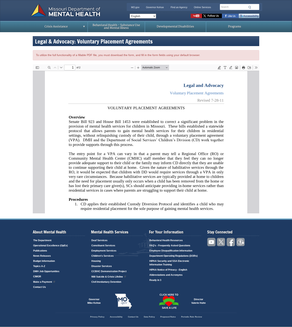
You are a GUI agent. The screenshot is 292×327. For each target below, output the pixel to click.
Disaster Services (101, 266)
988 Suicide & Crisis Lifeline (107, 276)
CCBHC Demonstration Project (109, 271)
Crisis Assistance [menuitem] (48, 28)
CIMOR (37, 276)
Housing (96, 261)
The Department (42, 240)
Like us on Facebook (230, 16)
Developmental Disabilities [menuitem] (175, 26)
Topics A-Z (39, 266)
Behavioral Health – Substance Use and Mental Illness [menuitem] (116, 26)
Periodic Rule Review (191, 317)
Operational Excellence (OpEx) (50, 245)
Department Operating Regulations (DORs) (173, 255)
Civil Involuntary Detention (106, 282)
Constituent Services (103, 245)
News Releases (42, 255)
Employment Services (103, 250)
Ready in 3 (155, 280)
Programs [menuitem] (234, 26)
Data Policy (149, 317)
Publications (40, 250)
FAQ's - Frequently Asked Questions (169, 245)
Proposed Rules (168, 317)
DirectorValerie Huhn (198, 301)
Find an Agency (179, 7)
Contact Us (39, 287)
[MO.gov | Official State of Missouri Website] (123, 301)
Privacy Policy (97, 317)
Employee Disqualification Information (170, 250)
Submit (249, 7)
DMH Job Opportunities (46, 271)
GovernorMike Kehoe (94, 301)
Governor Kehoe (155, 7)
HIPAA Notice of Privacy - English (168, 269)
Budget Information (44, 261)
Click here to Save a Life (168, 301)
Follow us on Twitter (212, 16)
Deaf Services (99, 240)
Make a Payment (42, 282)
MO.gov (135, 7)
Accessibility (249, 16)
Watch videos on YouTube (196, 16)
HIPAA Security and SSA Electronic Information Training (169, 263)
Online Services (202, 7)
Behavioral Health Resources (166, 240)
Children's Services (102, 255)
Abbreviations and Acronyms (166, 275)
